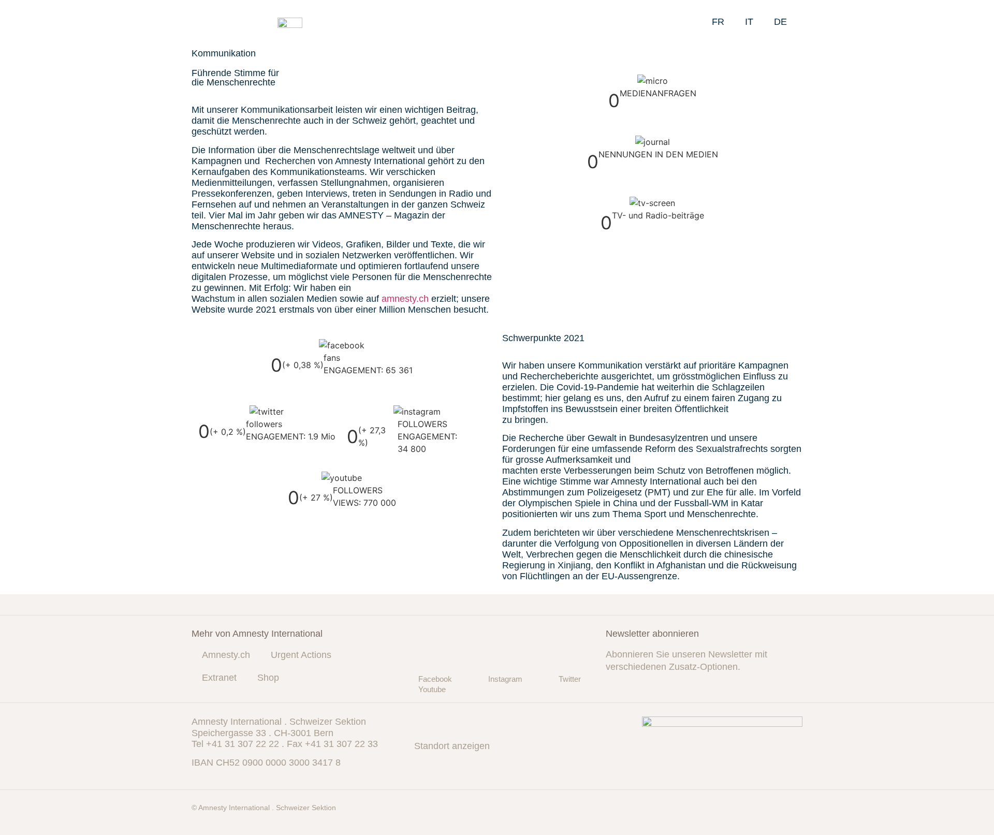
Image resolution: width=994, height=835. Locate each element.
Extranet (219, 677)
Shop (268, 677)
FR (718, 22)
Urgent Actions (301, 655)
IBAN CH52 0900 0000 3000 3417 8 (266, 762)
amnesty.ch (405, 299)
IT (749, 22)
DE (780, 22)
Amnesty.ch (226, 655)
